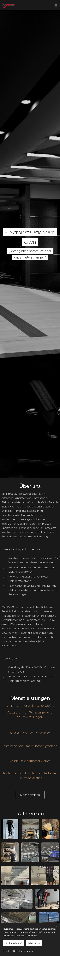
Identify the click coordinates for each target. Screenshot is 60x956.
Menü (56, 5)
